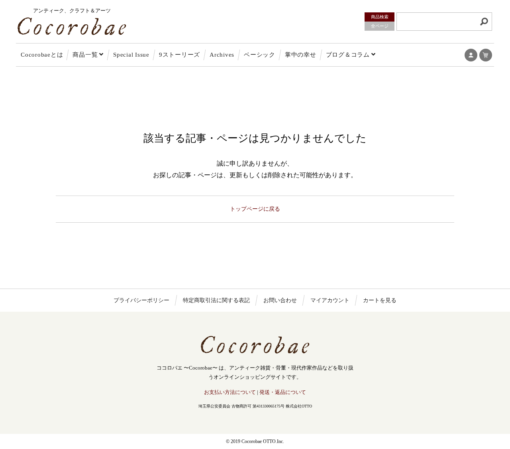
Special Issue (131, 54)
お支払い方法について (230, 392)
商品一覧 (85, 54)
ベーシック (259, 54)
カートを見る (379, 300)
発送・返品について (282, 392)
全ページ (379, 26)
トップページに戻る (255, 209)
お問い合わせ (280, 300)
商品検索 (379, 16)
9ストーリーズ (179, 54)
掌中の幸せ (300, 54)
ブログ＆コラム (348, 54)
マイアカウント (329, 300)
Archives (222, 54)
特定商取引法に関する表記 (216, 300)
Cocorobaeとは (42, 54)
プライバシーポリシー (141, 300)
